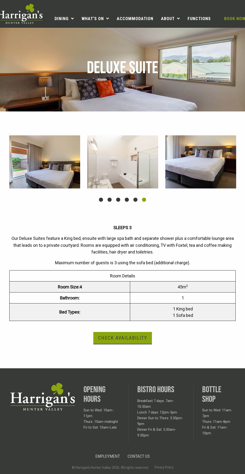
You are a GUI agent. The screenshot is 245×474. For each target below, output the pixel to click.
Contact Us (139, 456)
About (168, 18)
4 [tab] (126, 200)
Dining (62, 18)
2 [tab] (109, 200)
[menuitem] (64, 18)
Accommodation (135, 18)
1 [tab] (101, 200)
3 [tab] (118, 200)
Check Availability (122, 338)
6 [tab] (144, 200)
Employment (107, 456)
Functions (199, 18)
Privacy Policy (164, 467)
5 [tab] (135, 200)
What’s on (93, 18)
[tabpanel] (45, 161)
